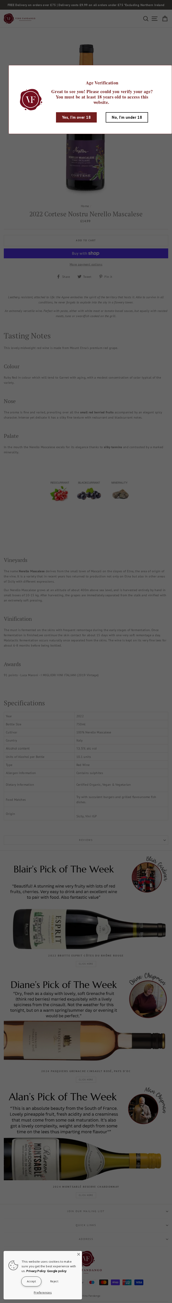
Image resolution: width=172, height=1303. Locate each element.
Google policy (57, 1271)
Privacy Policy (36, 1271)
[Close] (78, 1254)
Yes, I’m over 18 (76, 117)
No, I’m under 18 (127, 117)
